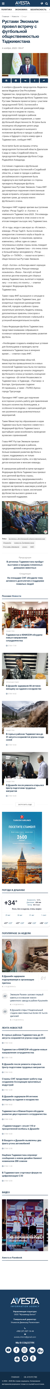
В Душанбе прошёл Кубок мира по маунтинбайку (25, 1239)
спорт (24, 547)
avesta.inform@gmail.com (25, 1337)
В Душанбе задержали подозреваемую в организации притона (18, 979)
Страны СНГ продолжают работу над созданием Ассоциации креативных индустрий (22, 1081)
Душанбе (7, 542)
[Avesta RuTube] (40, 1351)
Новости (15, 16)
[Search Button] (46, 3)
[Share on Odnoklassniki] (34, 80)
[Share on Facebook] (6, 80)
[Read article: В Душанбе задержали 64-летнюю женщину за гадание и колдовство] (25, 669)
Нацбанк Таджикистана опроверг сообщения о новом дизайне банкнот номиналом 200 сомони (22, 1158)
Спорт (24, 16)
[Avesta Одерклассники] (33, 1358)
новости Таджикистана (24, 542)
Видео (13, 1233)
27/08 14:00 (7, 1134)
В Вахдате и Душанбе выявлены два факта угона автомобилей (21, 1142)
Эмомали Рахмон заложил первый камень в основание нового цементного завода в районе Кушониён (29, 997)
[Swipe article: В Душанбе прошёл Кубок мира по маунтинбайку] (25, 1225)
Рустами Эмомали (11, 547)
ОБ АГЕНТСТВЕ (30, 1377)
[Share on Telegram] (15, 80)
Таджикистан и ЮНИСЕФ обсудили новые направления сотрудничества (24, 637)
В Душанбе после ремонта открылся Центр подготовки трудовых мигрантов (25, 788)
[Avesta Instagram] (24, 1350)
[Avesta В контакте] (32, 1350)
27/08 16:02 (11, 693)
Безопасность (38, 9)
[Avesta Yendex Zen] (17, 1359)
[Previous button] (3, 1225)
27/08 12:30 (7, 1148)
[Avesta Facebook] (16, 1350)
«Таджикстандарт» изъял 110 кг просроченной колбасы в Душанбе (20, 1127)
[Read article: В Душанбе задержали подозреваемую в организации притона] (25, 955)
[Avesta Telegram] (25, 1358)
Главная (5, 16)
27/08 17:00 (11, 645)
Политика (6, 9)
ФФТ (32, 547)
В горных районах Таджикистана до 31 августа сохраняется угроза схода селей (25, 736)
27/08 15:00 (11, 796)
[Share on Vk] (25, 80)
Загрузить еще (25, 804)
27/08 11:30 (7, 1166)
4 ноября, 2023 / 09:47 (13, 48)
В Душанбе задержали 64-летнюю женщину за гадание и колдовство (23, 687)
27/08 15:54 (11, 745)
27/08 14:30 (7, 1090)
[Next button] (46, 1225)
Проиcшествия (12, 682)
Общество (10, 631)
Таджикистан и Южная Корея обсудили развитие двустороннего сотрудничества (24, 1113)
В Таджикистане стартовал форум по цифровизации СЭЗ (22, 1174)
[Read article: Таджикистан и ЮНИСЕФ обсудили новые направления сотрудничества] (25, 618)
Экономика (21, 9)
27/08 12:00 (7, 1181)
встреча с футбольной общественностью (27, 538)
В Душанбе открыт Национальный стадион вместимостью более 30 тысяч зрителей (28, 1013)
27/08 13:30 (7, 1119)
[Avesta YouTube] (8, 1350)
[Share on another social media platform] (44, 80)
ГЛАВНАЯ (15, 1377)
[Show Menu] (3, 3)
